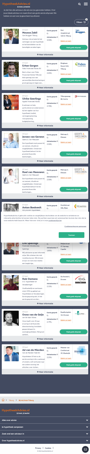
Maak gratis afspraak (73, 47)
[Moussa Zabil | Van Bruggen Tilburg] (11, 36)
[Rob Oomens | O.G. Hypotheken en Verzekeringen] (11, 282)
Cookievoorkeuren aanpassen (75, 226)
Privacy (38, 447)
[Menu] (85, 4)
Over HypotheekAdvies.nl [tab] (13, 440)
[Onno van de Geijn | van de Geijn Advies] (11, 318)
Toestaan (71, 235)
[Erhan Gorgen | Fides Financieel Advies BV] (11, 69)
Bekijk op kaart (66, 40)
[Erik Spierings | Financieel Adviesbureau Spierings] (11, 246)
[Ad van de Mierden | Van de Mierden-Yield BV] (11, 353)
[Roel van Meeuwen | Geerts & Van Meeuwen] (11, 175)
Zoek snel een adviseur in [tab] (13, 433)
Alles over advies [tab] (9, 420)
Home (3, 400)
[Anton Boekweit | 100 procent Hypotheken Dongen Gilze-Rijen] (11, 211)
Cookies (48, 447)
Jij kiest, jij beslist (16, 5)
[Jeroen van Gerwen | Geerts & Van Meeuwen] (11, 140)
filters (82, 21)
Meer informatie (46, 54)
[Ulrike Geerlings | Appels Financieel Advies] (11, 102)
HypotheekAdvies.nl (47, 451)
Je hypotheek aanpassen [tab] (12, 426)
